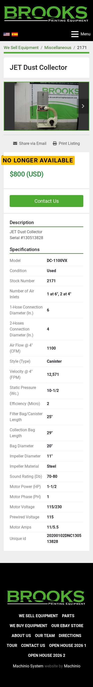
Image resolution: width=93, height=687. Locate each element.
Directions (70, 635)
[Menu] (75, 34)
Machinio (72, 666)
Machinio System (28, 666)
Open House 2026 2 (46, 655)
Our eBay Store (67, 625)
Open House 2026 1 (67, 645)
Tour (12, 645)
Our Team (45, 635)
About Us (21, 635)
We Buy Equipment (28, 625)
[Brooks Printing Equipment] (46, 597)
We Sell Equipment (38, 615)
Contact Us (46, 201)
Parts (68, 615)
